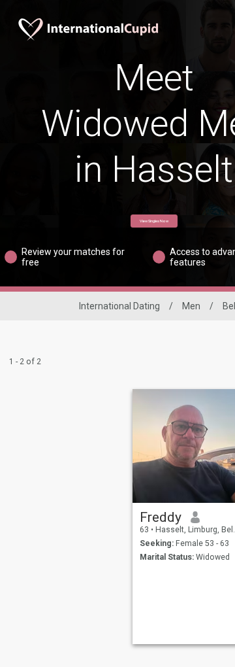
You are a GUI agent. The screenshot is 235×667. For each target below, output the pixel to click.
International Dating (119, 306)
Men (191, 306)
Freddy (160, 517)
